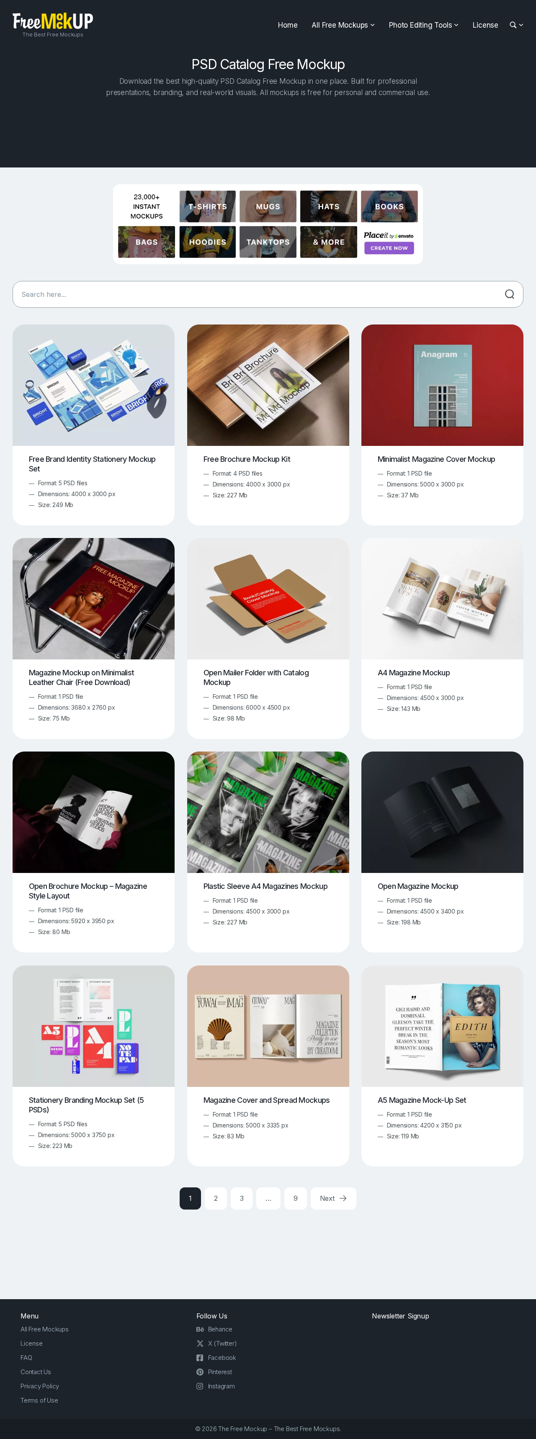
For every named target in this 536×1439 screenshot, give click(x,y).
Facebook (222, 1358)
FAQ (26, 1358)
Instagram (221, 1386)
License (485, 25)
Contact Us (36, 1372)
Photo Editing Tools (420, 25)
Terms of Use (39, 1400)
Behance (220, 1329)
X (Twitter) (222, 1343)
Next (328, 1198)
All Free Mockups (340, 25)
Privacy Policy (40, 1386)
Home (287, 25)
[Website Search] (514, 25)
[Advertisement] (268, 130)
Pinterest (220, 1372)
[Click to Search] (509, 294)
